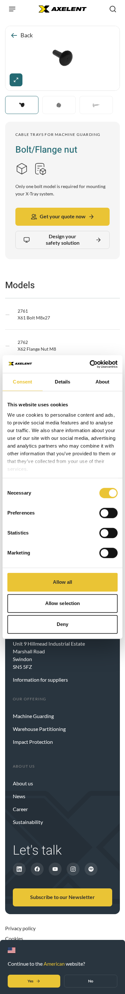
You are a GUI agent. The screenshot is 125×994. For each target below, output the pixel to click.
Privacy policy (20, 928)
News (19, 796)
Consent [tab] (22, 381)
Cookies (14, 938)
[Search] (113, 9)
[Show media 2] (59, 105)
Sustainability (28, 822)
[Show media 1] (21, 105)
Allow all (62, 582)
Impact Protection (33, 742)
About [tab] (103, 381)
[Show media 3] (96, 105)
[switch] (108, 513)
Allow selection (62, 603)
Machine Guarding (33, 716)
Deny (62, 624)
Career (20, 809)
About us (23, 783)
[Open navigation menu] (12, 9)
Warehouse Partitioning (39, 729)
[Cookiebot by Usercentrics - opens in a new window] (90, 364)
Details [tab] (63, 381)
